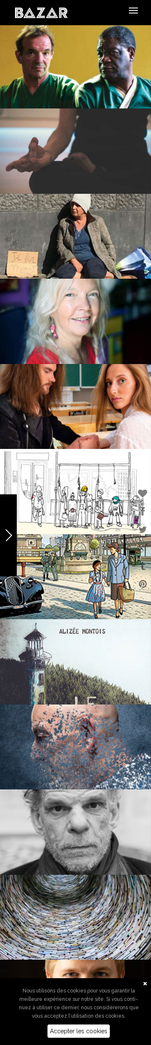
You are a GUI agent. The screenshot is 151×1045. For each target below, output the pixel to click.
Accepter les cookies (78, 1031)
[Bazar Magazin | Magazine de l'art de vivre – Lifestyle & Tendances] (41, 12)
